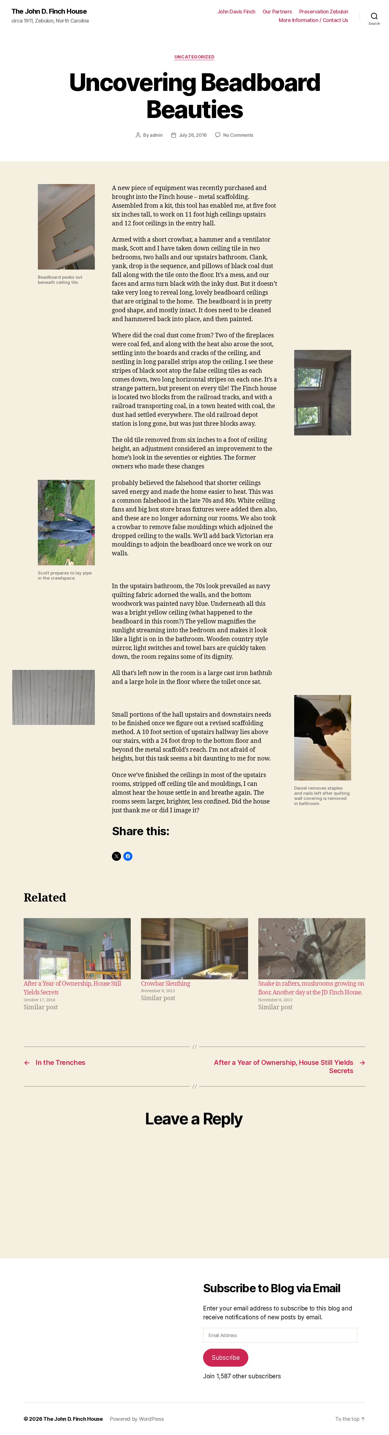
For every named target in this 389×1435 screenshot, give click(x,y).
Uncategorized (194, 57)
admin (156, 135)
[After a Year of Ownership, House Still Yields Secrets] (77, 948)
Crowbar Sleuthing (165, 984)
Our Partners (277, 12)
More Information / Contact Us (313, 20)
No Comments (238, 135)
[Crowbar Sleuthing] (194, 948)
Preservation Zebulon (323, 12)
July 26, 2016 (193, 135)
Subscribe (226, 1357)
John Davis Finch (236, 12)
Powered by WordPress (137, 1419)
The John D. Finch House (49, 11)
